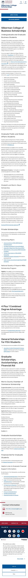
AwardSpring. (10, 55)
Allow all (14, 566)
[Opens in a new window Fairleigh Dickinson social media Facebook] (5, 531)
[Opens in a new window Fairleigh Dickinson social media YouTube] (22, 531)
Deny (14, 574)
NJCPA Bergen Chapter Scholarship (11, 256)
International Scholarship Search (11, 476)
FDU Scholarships (14, 19)
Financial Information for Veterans (11, 495)
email (8, 75)
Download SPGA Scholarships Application (9, 225)
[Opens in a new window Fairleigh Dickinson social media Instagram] (9, 531)
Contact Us (14, 523)
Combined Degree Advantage (14, 330)
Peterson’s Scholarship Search (10, 491)
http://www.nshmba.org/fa (17, 291)
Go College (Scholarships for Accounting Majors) (14, 246)
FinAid (5, 480)
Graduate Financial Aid (7, 462)
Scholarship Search (8, 481)
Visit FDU (23, 523)
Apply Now (5, 523)
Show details (20, 558)
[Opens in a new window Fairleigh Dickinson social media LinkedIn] (18, 531)
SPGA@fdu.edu (10, 144)
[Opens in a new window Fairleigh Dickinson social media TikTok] (9, 535)
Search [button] (21, 3)
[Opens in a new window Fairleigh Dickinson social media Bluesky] (18, 535)
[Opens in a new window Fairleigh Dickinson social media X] (14, 531)
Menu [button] (25, 3)
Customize (13, 570)
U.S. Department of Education (10, 485)
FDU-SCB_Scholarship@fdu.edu (14, 509)
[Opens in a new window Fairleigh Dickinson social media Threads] (14, 535)
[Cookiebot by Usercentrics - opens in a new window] (21, 540)
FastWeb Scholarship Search (10, 493)
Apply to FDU (14, 15)
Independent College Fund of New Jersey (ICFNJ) (14, 248)
